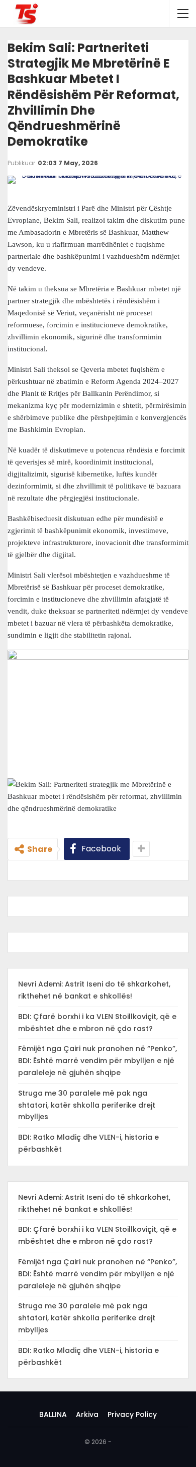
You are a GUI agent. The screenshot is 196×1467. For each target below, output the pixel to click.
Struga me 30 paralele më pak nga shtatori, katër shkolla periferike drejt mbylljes (86, 1105)
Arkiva (87, 1414)
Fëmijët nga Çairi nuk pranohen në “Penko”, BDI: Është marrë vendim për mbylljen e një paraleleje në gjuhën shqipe (97, 1061)
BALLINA (53, 1414)
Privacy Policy (132, 1414)
